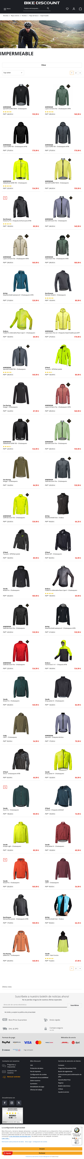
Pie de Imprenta (35, 1071)
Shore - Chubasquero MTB (11, 772)
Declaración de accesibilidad (39, 1077)
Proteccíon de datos (36, 1068)
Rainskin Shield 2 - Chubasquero (55, 294)
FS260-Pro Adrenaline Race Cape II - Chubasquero (19, 332)
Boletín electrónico (64, 1086)
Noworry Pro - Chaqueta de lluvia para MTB (17, 220)
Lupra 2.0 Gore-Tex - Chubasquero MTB (58, 107)
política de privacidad (27, 1012)
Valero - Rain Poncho (52, 954)
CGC (31, 1065)
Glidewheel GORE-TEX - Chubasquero (15, 182)
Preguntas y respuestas (11, 1066)
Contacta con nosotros (12, 1072)
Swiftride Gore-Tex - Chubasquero (56, 480)
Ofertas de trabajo (36, 1090)
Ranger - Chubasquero (10, 406)
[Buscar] (48, 8)
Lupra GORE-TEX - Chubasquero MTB (15, 145)
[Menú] (80, 1127)
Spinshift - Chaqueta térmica (54, 736)
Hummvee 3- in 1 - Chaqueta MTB (56, 663)
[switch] (77, 1142)
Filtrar (43, 65)
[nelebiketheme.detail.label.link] (21, 95)
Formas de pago (8, 1037)
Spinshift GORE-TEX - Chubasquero (14, 368)
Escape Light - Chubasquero (12, 845)
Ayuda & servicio (63, 1092)
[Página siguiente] (80, 73)
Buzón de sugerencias (65, 1071)
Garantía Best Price (64, 1080)
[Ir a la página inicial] (42, 3)
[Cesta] (80, 9)
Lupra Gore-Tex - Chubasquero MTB (56, 257)
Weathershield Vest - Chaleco (54, 516)
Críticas (60, 1089)
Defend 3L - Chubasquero (11, 954)
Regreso (60, 1083)
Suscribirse (75, 1005)
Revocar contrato (13, 1077)
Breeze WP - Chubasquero (53, 553)
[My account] (74, 9)
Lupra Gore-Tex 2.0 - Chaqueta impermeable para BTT (62, 332)
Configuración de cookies (38, 1074)
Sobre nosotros (35, 1081)
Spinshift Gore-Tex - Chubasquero (56, 220)
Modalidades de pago (37, 1087)
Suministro (33, 1084)
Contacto (61, 1065)
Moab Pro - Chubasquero (11, 589)
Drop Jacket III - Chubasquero (54, 700)
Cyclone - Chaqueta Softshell (54, 809)
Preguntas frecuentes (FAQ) (67, 1068)
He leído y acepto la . (20, 1012)
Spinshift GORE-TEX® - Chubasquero (15, 107)
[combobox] (34, 8)
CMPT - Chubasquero (10, 736)
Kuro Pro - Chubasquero (11, 809)
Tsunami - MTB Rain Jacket (53, 368)
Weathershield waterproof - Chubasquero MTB (18, 294)
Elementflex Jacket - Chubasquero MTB (15, 918)
